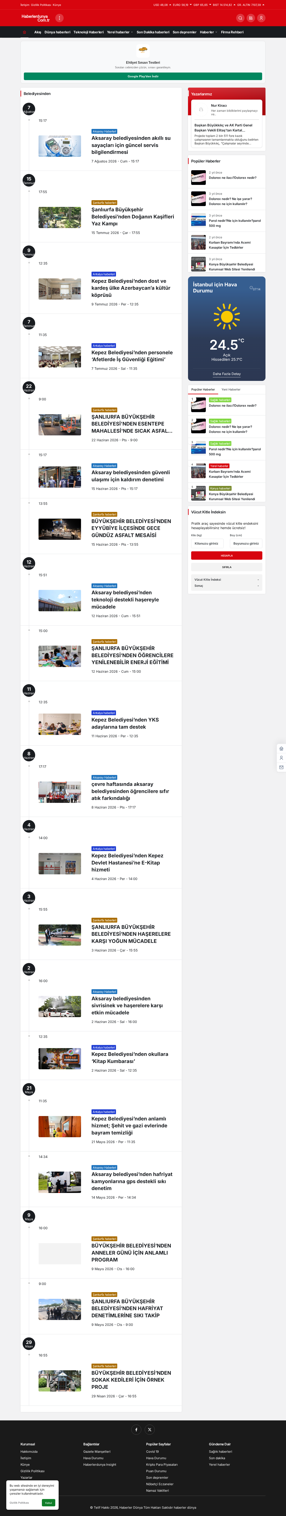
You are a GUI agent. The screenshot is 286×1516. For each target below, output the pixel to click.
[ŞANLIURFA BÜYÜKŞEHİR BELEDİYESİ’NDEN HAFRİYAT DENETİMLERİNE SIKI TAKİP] (101, 1306)
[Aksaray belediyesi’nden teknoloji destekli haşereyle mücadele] (101, 589)
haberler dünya (185, 1508)
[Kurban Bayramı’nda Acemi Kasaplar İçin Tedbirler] (226, 242)
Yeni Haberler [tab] (231, 389)
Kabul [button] (48, 1502)
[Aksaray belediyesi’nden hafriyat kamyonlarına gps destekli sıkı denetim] (101, 1179)
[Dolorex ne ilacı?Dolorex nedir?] (226, 177)
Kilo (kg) (196, 535)
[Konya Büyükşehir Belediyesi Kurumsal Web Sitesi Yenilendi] (226, 263)
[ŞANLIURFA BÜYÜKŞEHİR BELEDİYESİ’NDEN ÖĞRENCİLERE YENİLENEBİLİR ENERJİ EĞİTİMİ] (101, 653)
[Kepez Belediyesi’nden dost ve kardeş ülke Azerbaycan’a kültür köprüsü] (101, 278)
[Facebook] (136, 1430)
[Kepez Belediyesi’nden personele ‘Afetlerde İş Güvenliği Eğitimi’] (101, 346)
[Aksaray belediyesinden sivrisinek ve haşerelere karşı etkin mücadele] (101, 995)
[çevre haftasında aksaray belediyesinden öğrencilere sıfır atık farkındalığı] (101, 781)
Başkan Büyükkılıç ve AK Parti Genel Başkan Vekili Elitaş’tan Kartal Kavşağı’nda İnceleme (223, 130)
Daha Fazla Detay (227, 374)
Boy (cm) (236, 535)
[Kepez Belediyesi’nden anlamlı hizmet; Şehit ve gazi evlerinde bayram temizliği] (101, 1115)
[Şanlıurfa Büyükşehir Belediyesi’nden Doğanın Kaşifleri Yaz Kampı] (101, 206)
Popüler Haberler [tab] (203, 389)
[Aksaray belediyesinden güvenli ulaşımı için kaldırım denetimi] (101, 474)
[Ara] (240, 18)
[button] (251, 18)
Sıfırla (227, 567)
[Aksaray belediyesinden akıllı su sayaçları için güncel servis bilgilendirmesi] (101, 135)
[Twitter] (150, 1430)
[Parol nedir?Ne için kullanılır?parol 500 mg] (226, 221)
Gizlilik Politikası (19, 1502)
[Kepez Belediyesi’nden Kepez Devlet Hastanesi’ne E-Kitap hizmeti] (101, 852)
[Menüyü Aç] (59, 18)
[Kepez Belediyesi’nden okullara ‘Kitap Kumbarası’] (101, 1055)
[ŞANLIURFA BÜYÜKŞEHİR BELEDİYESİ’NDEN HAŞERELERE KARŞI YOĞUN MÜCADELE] (101, 924)
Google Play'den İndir (143, 76)
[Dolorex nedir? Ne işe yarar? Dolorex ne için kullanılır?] (226, 199)
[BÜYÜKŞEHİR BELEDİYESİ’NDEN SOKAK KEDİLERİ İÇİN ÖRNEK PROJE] (101, 1370)
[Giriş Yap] (261, 18)
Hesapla (227, 555)
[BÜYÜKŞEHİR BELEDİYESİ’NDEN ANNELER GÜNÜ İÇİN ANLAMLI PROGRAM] (101, 1242)
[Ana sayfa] (24, 32)
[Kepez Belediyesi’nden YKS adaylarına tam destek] (101, 713)
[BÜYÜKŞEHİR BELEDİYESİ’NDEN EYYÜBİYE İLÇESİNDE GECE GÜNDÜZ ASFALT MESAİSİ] (101, 526)
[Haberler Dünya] (36, 18)
